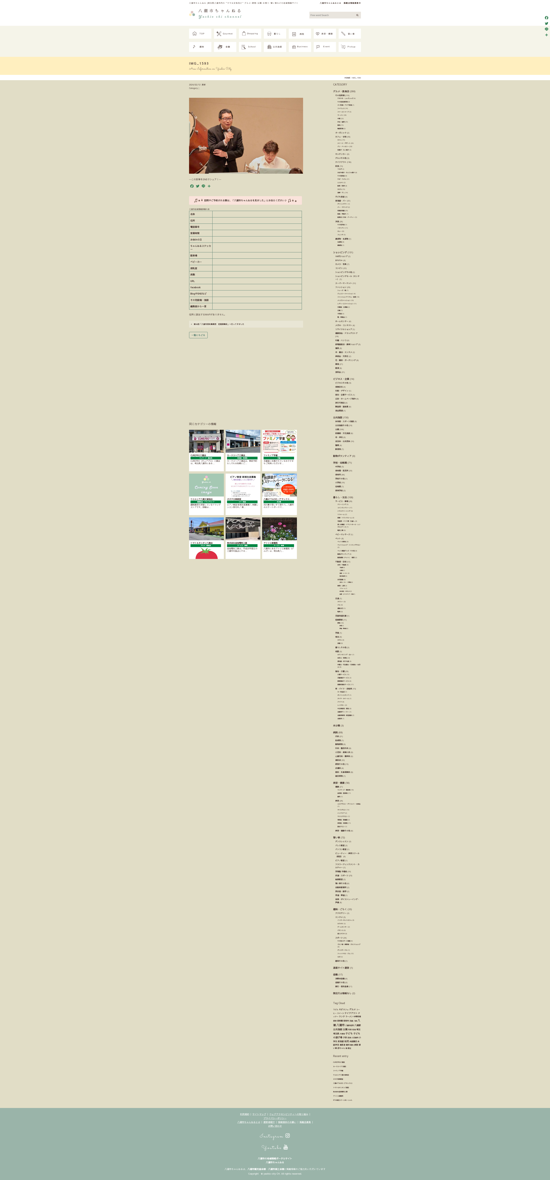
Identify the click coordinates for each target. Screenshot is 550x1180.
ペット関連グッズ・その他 (346, 551)
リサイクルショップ (343, 329)
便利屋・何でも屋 (343, 661)
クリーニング (341, 504)
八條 (355, 1021)
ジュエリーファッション (345, 294)
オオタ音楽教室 (338, 1079)
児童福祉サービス (343, 678)
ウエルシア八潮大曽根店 (341, 1075)
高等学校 (339, 490)
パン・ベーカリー (343, 146)
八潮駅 (357, 1025)
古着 (338, 310)
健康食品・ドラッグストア (346, 333)
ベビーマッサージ (342, 534)
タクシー (340, 602)
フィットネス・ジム (343, 954)
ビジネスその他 (341, 383)
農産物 (339, 245)
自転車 (339, 719)
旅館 (338, 643)
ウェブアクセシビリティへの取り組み (288, 1114)
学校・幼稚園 (340, 462)
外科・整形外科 (341, 748)
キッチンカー (340, 154)
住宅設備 (340, 580)
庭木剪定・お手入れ (345, 591)
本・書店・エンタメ (343, 352)
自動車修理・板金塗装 (344, 715)
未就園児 (353, 1041)
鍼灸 (338, 797)
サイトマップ (259, 1114)
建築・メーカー (344, 573)
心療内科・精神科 (342, 756)
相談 (337, 651)
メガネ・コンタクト (343, 325)
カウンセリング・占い (344, 655)
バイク (339, 702)
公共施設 (337, 417)
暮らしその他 (340, 647)
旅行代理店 (340, 402)
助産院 (338, 740)
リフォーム (341, 514)
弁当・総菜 (341, 122)
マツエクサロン (342, 816)
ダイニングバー (342, 204)
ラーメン (340, 115)
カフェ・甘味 (340, 136)
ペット (338, 538)
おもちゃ (339, 260)
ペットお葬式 (341, 542)
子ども (349, 1033)
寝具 (337, 348)
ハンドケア (341, 813)
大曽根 (342, 1034)
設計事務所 (342, 576)
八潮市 (340, 1025)
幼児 (346, 1041)
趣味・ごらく (340, 909)
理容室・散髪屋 (342, 820)
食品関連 (339, 410)
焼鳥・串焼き (341, 214)
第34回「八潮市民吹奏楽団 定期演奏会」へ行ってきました (218, 324)
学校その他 (340, 478)
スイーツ (340, 1013)
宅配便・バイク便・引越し (346, 521)
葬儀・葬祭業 (343, 628)
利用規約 (244, 1114)
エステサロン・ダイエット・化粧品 (348, 804)
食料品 (338, 372)
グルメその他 (340, 158)
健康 (337, 786)
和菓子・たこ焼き (343, 150)
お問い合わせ (275, 1125)
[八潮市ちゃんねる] (215, 13)
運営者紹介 (269, 1122)
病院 (335, 732)
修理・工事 (341, 586)
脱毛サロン (341, 827)
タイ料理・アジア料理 (344, 105)
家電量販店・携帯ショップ (346, 344)
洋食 (337, 221)
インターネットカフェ (344, 920)
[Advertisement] (246, 376)
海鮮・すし (341, 193)
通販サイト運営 (341, 967)
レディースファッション (345, 304)
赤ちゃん (341, 1048)
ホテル (339, 640)
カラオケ (340, 924)
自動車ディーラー (343, 712)
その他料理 (340, 95)
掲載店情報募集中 (352, 3)
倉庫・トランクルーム (344, 518)
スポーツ (339, 937)
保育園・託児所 (341, 470)
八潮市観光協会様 (256, 1169)
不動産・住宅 (340, 561)
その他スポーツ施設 (343, 941)
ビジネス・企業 (341, 378)
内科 (337, 736)
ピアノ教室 (340, 860)
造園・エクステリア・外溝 (346, 594)
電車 (338, 612)
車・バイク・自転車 (343, 688)
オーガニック (340, 132)
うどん (335, 1009)
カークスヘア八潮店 (339, 1066)
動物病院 (339, 744)
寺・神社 (339, 437)
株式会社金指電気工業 (340, 1092)
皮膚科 (338, 768)
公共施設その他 (341, 425)
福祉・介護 (340, 671)
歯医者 (338, 760)
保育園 (340, 1020)
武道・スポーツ (341, 875)
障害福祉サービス (343, 681)
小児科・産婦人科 (342, 752)
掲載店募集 (305, 1122)
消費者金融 (340, 978)
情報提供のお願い (287, 1122)
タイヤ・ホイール (343, 699)
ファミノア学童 (338, 1071)
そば (341, 1009)
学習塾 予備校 (341, 871)
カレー (339, 231)
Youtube (272, 1148)
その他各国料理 (342, 102)
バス (338, 605)
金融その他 (340, 982)
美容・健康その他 (342, 830)
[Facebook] (546, 18)
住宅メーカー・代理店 (345, 582)
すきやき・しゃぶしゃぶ (345, 98)
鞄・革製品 (341, 317)
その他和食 (341, 176)
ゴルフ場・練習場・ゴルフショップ (348, 944)
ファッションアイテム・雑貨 (346, 297)
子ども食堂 (340, 196)
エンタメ (339, 917)
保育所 (338, 474)
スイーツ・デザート (343, 143)
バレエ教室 (340, 845)
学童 (337, 633)
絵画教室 (339, 879)
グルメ (352, 1009)
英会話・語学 (340, 891)
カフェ (339, 140)
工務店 (341, 570)
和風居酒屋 (341, 211)
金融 (335, 974)
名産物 (339, 242)
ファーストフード (343, 112)
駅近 (349, 1048)
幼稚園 (338, 486)
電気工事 (340, 530)
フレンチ (340, 235)
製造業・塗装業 (341, 406)
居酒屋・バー (340, 200)
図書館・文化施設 (342, 433)
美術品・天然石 (341, 356)
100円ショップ (341, 256)
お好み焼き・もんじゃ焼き (346, 173)
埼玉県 (336, 1033)
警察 (337, 445)
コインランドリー (343, 508)
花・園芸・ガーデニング (345, 360)
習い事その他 (340, 883)
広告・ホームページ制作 (345, 398)
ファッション (340, 287)
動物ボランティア (342, 455)
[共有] (546, 35)
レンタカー (341, 705)
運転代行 (340, 608)
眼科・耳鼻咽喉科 (342, 772)
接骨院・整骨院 (342, 793)
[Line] (546, 29)
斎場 (341, 625)
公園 (337, 429)
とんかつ (340, 183)
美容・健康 (339, 782)
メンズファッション (343, 300)
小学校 (338, 482)
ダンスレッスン (341, 841)
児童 (351, 1021)
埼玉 (358, 1029)
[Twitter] (546, 23)
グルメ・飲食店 (341, 91)
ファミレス (341, 108)
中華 (338, 119)
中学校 (338, 466)
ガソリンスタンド (343, 695)
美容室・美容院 (342, 823)
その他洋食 (341, 225)
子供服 (339, 314)
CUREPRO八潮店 (339, 1062)
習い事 (336, 837)
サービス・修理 (341, 501)
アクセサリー (340, 913)
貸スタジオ (341, 934)
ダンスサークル (342, 950)
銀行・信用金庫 (341, 986)
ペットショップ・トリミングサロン (348, 545)
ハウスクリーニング (343, 511)
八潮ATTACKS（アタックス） (343, 1083)
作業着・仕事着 (342, 307)
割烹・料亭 (341, 186)
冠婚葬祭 (339, 619)
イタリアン (341, 228)
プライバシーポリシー (275, 1118)
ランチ (342, 1016)
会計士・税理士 (342, 658)
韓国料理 (340, 129)
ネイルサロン (341, 810)
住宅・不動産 (341, 565)
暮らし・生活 (340, 497)
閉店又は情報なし (342, 993)
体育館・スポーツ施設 (344, 421)
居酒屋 (341, 1041)
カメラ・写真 (340, 264)
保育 (335, 1021)
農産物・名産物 (341, 239)
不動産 (341, 567)
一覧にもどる (198, 335)
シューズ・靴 (341, 290)
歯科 (348, 1044)
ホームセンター (341, 321)
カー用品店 (341, 692)
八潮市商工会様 (276, 1169)
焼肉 (338, 125)
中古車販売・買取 (343, 709)
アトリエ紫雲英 (338, 1096)
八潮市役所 (349, 1025)
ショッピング (340, 252)
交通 (337, 598)
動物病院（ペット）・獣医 (346, 557)
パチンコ (340, 930)
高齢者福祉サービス (343, 684)
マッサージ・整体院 (343, 790)
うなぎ (339, 169)
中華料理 (357, 1016)
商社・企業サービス (343, 394)
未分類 (336, 725)
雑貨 (337, 368)
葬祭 (338, 623)
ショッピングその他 (343, 272)
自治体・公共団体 (342, 441)
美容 (337, 800)
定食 (349, 1037)
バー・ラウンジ (342, 207)
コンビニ (339, 268)
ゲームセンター (342, 927)
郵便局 (338, 449)
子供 (345, 1037)
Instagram (272, 1136)
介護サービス (341, 674)
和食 (337, 166)
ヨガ (338, 957)
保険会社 (339, 387)
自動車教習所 (340, 887)
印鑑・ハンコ (340, 340)
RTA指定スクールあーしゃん (342, 1100)
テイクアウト (340, 162)
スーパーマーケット (343, 283)
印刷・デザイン (341, 390)
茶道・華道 (340, 895)
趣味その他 (340, 961)
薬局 (337, 364)
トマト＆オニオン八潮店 (341, 1088)
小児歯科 (354, 1037)
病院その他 (340, 764)
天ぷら (339, 189)
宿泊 (337, 637)
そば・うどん (341, 179)
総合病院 (339, 776)
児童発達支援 (340, 615)
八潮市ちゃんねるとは (330, 3)
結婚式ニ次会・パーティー (346, 217)
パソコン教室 (340, 849)
